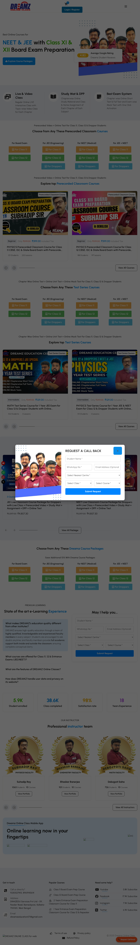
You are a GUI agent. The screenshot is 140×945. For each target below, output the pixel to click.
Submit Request (93, 491)
